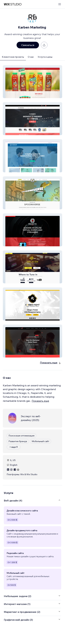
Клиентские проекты (13, 56)
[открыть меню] (60, 4)
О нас (31, 56)
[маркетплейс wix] (12, 4)
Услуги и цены (45, 56)
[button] (32, 81)
